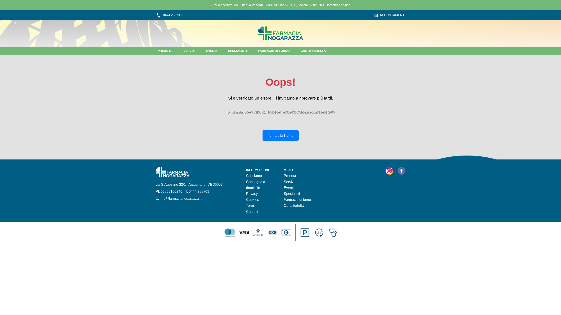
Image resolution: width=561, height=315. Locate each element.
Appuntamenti (392, 15)
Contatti (252, 212)
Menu (288, 170)
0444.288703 (171, 15)
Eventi (211, 50)
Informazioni (257, 170)
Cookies (252, 199)
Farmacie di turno (274, 50)
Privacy (252, 194)
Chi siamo (254, 176)
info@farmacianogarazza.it (180, 198)
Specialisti (237, 50)
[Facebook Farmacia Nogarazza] (401, 172)
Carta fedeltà (313, 50)
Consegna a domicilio (255, 185)
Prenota (165, 50)
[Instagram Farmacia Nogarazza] (389, 172)
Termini (251, 205)
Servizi (189, 50)
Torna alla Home (280, 135)
